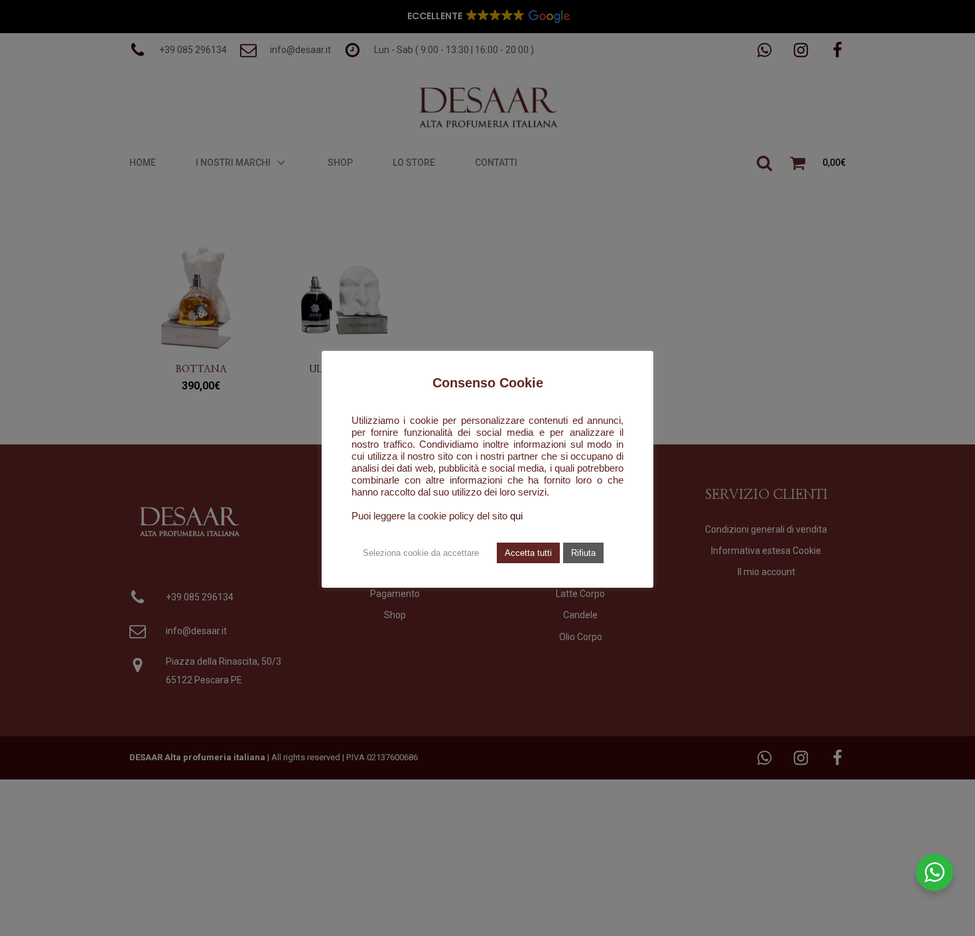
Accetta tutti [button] (528, 553)
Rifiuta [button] (583, 553)
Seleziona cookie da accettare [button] (421, 553)
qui (516, 516)
